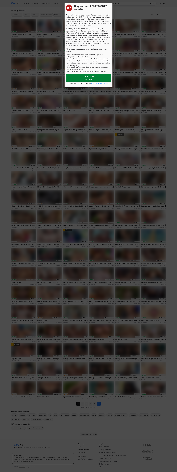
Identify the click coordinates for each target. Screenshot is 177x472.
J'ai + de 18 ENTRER (88, 78)
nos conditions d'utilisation (100, 83)
